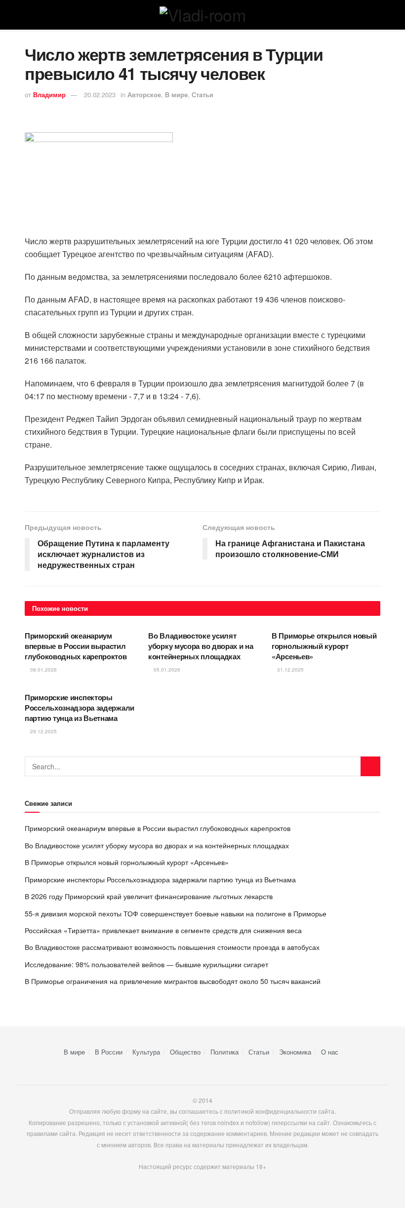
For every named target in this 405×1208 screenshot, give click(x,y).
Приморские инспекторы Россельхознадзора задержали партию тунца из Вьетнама (79, 707)
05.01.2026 (166, 669)
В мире (176, 94)
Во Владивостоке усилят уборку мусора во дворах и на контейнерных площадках (200, 646)
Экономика (295, 1052)
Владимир (49, 94)
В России (108, 1052)
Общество (185, 1052)
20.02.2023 (100, 94)
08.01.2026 (43, 669)
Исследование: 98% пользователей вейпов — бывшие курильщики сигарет (146, 964)
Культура (146, 1052)
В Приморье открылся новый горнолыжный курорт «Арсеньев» (324, 646)
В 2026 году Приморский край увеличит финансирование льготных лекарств (149, 896)
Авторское (144, 94)
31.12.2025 (290, 669)
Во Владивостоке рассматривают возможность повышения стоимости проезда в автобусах (172, 947)
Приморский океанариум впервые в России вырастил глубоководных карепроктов (76, 646)
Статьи (202, 94)
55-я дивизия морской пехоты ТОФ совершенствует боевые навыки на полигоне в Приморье (175, 913)
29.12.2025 (43, 731)
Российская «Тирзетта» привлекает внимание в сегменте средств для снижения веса (163, 930)
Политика (224, 1052)
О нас (329, 1052)
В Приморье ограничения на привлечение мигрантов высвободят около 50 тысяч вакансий (173, 981)
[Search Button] (370, 766)
